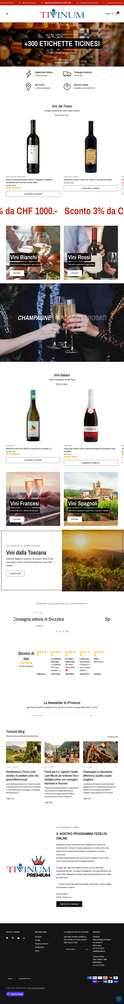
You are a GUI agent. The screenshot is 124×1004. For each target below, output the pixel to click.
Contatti (37, 940)
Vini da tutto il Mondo (12, 3)
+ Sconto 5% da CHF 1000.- (72, 3)
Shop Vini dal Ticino (62, 115)
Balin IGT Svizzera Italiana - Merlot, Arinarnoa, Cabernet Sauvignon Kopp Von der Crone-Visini (29, 181)
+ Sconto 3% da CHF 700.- (97, 3)
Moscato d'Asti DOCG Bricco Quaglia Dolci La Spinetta (28, 448)
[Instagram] (14, 938)
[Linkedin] (25, 938)
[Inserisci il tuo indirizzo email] (90, 715)
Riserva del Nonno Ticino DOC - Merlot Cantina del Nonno (88, 179)
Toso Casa (68, 446)
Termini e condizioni (41, 943)
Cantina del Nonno (71, 177)
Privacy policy (39, 947)
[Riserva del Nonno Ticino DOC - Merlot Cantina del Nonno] (91, 147)
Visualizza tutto (112, 737)
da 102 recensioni (26, 666)
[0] (116, 13)
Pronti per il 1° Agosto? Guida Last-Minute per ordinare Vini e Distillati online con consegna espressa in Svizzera (62, 777)
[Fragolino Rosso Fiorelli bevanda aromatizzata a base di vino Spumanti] (91, 416)
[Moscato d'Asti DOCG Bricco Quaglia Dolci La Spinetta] (33, 416)
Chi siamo (38, 936)
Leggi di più (10, 798)
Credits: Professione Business (36, 988)
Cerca (37, 950)
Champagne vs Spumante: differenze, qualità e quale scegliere (98, 775)
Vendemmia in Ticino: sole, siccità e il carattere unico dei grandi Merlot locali (22, 775)
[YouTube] (20, 938)
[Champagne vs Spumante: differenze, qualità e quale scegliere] (100, 752)
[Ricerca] (113, 13)
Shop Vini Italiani (62, 384)
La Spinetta (10, 446)
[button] (61, 63)
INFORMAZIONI (41, 932)
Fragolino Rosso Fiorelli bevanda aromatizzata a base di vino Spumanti (89, 450)
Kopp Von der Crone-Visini (16, 177)
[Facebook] (8, 938)
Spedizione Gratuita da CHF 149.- (41, 3)
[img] (26, 663)
